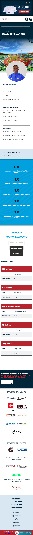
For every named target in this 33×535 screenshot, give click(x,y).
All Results (16, 253)
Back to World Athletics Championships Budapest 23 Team (15, 26)
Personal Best (16, 243)
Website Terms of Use (14, 533)
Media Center (16, 508)
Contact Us (16, 499)
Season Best (16, 248)
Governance (16, 505)
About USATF (16, 502)
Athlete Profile (7, 156)
